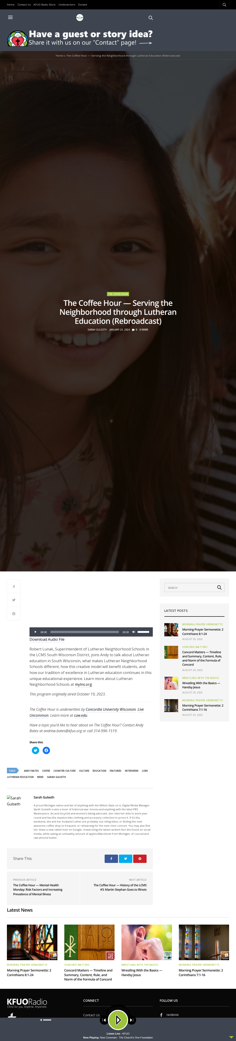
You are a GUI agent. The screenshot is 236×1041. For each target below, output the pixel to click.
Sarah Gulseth (97, 329)
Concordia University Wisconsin (111, 709)
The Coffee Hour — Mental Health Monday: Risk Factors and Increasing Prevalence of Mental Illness (37, 889)
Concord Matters (195, 647)
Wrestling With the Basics (200, 678)
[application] (91, 632)
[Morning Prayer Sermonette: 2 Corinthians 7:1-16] (171, 705)
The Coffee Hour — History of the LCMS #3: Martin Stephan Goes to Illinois (120, 887)
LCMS (145, 770)
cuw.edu (80, 715)
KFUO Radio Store (45, 4)
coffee (46, 770)
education (99, 770)
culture (84, 770)
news (40, 777)
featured (115, 770)
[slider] (144, 631)
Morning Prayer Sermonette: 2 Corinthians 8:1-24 (202, 631)
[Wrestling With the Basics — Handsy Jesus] (171, 683)
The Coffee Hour (118, 294)
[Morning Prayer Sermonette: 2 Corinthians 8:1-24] (171, 629)
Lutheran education (20, 777)
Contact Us (24, 4)
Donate (82, 4)
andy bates (31, 770)
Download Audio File (47, 639)
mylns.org (83, 684)
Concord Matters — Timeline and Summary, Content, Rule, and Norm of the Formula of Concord (202, 658)
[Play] (35, 632)
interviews (132, 770)
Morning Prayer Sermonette (202, 624)
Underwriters (67, 4)
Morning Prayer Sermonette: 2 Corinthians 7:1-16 (202, 707)
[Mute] (134, 632)
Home (11, 4)
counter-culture (64, 770)
